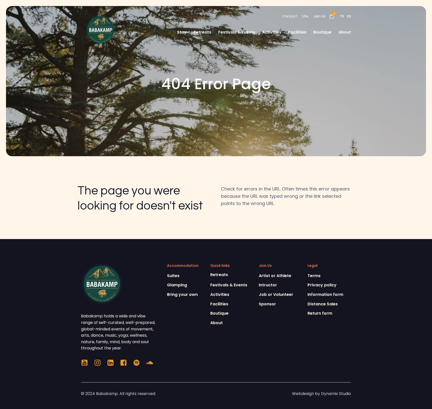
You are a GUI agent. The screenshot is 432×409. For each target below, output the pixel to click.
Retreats (202, 32)
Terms (314, 276)
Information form (325, 294)
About (344, 32)
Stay (181, 32)
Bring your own (182, 294)
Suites (173, 276)
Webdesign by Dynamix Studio (321, 393)
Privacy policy (322, 285)
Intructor (268, 285)
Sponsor (267, 304)
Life (305, 16)
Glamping (177, 285)
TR (342, 16)
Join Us (319, 16)
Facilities (297, 32)
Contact (289, 16)
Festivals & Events (236, 32)
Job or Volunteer (276, 294)
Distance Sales (323, 304)
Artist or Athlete (275, 276)
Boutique (322, 32)
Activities (271, 32)
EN (349, 16)
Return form (320, 313)
